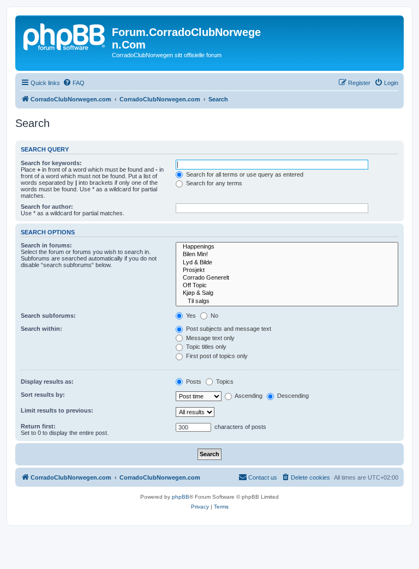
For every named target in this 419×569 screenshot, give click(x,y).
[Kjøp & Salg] (287, 293)
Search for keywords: (51, 163)
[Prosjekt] (287, 270)
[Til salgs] (287, 301)
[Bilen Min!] (287, 254)
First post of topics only (216, 356)
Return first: (38, 426)
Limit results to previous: (57, 410)
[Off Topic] (287, 285)
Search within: (41, 328)
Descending (292, 395)
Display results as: (47, 381)
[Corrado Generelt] (287, 278)
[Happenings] (287, 247)
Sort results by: (43, 394)
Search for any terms (213, 183)
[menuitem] (74, 82)
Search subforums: (48, 315)
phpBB (180, 497)
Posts (192, 381)
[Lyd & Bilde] (287, 263)
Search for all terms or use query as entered (243, 174)
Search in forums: (46, 245)
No (213, 315)
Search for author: (47, 206)
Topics (224, 381)
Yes (190, 315)
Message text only (209, 338)
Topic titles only (205, 346)
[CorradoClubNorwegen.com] (65, 35)
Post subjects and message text (227, 328)
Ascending (248, 395)
